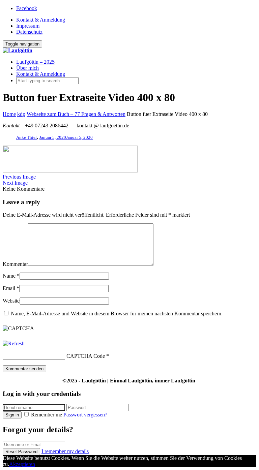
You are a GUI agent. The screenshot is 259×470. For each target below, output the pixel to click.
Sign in (12, 414)
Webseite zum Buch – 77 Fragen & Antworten (76, 114)
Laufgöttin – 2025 (35, 62)
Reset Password (21, 451)
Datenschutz (29, 32)
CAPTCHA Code (85, 356)
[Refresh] (14, 343)
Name (9, 276)
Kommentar (15, 264)
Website (11, 301)
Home (9, 114)
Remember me (46, 414)
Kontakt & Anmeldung (40, 20)
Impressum (27, 26)
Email (9, 288)
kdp (21, 114)
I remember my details (65, 451)
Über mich (27, 68)
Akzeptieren (22, 464)
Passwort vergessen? (85, 414)
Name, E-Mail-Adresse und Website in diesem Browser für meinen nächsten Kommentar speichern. (117, 313)
